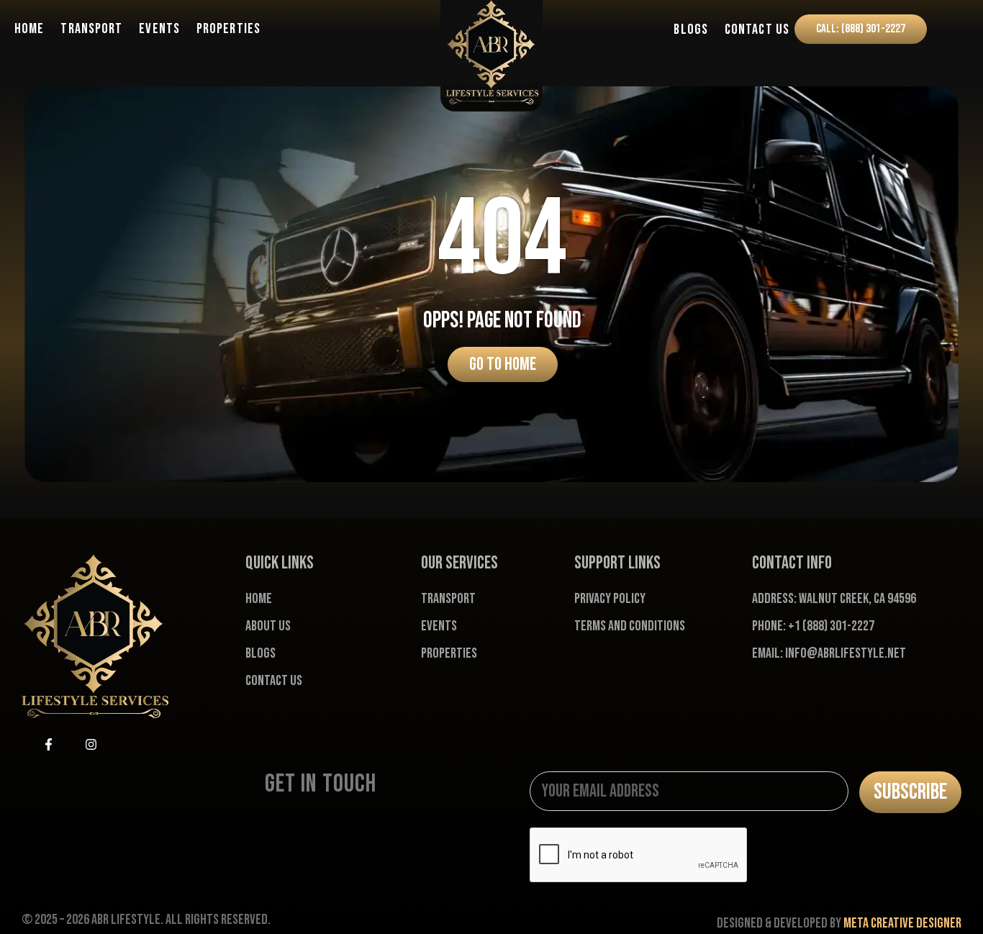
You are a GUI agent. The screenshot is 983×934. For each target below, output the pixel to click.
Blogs (691, 29)
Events (159, 29)
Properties (228, 29)
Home (29, 29)
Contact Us (757, 29)
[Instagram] (90, 745)
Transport (91, 29)
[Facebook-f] (48, 745)
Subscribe (910, 792)
